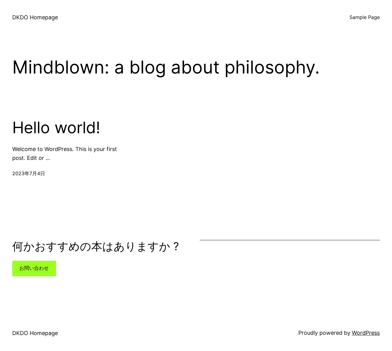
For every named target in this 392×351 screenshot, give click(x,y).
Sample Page (364, 17)
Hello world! (56, 127)
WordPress (366, 333)
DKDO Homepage (35, 17)
